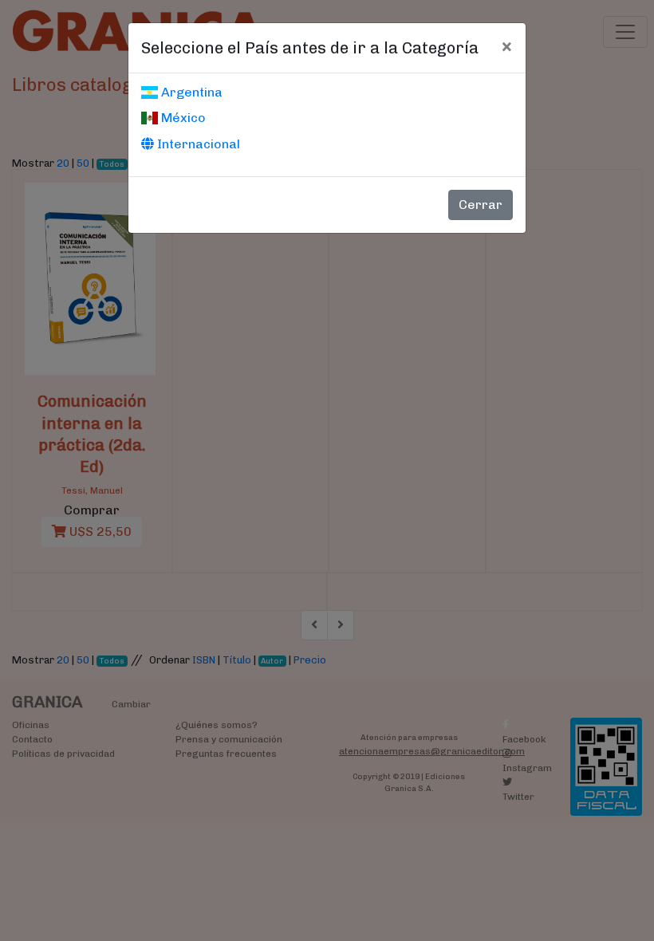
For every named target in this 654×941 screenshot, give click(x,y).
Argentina (190, 92)
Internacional (197, 144)
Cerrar (480, 204)
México (182, 117)
